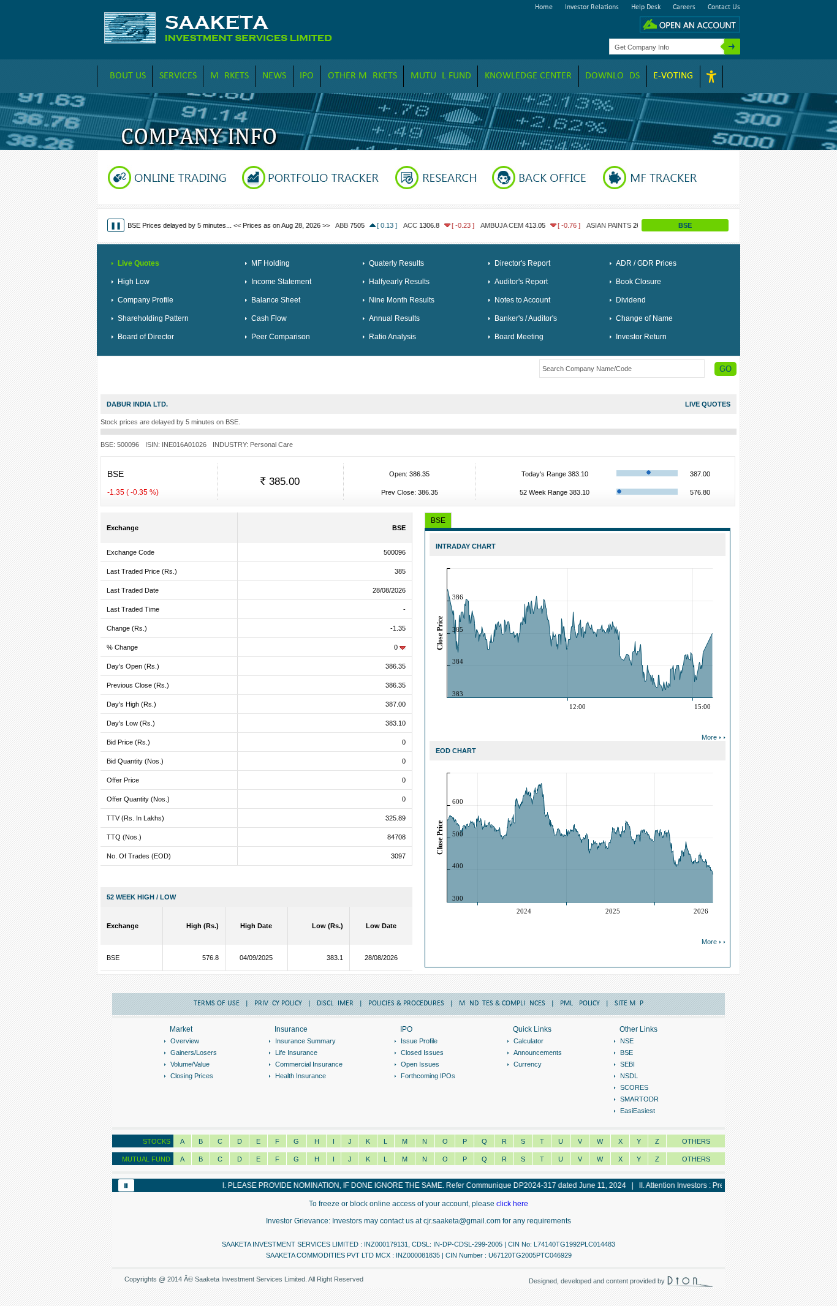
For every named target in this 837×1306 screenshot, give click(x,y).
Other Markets (362, 76)
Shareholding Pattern (153, 318)
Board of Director (146, 336)
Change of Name (644, 318)
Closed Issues (422, 1052)
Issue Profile (419, 1041)
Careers (684, 7)
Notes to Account (522, 300)
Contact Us (724, 7)
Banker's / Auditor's (525, 318)
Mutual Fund (441, 76)
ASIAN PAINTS (576, 225)
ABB (308, 225)
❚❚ (115, 225)
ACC (377, 225)
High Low (134, 281)
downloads (612, 76)
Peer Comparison (280, 336)
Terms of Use (217, 1003)
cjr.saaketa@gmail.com (462, 1221)
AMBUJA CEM (469, 225)
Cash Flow (269, 318)
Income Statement (281, 281)
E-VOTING (673, 76)
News (274, 76)
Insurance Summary (305, 1041)
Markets (229, 76)
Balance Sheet (275, 300)
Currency (527, 1064)
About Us (125, 76)
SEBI (627, 1064)
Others (696, 1141)
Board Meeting (518, 336)
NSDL (629, 1075)
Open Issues (420, 1064)
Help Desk (646, 7)
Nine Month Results (401, 300)
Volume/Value (190, 1064)
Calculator (528, 1041)
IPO (307, 76)
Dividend (631, 300)
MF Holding (270, 263)
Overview (184, 1041)
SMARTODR (639, 1099)
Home (544, 7)
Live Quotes (138, 263)
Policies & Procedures (406, 1003)
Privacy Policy (278, 1003)
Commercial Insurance (309, 1064)
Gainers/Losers (193, 1052)
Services (178, 76)
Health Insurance (300, 1075)
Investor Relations (592, 7)
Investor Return (641, 336)
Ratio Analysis (392, 336)
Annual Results (394, 318)
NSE (627, 1041)
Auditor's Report (521, 281)
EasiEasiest (637, 1110)
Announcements (537, 1052)
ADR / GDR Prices (646, 263)
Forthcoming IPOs (428, 1075)
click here (512, 1203)
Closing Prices (191, 1075)
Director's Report (522, 263)
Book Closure (638, 281)
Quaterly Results (396, 263)
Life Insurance (296, 1052)
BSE (685, 225)
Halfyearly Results (399, 281)
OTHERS (696, 1159)
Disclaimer (335, 1003)
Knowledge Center (528, 76)
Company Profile (145, 300)
